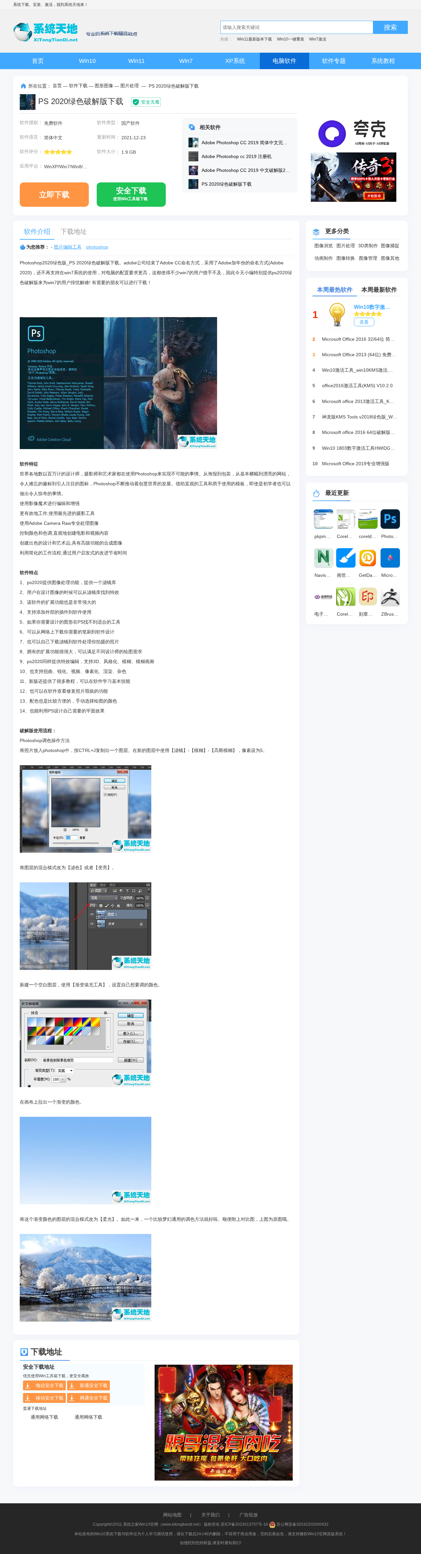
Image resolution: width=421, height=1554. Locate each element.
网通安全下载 (94, 1398)
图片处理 (129, 85)
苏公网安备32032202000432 (302, 1524)
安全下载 (130, 193)
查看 (364, 322)
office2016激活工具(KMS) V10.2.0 (357, 385)
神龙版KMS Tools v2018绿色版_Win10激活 (360, 416)
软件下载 (78, 85)
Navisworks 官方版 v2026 (324, 575)
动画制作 (323, 258)
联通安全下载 (94, 1385)
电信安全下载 (49, 1385)
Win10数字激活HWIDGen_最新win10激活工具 (374, 307)
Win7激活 (317, 39)
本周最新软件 (379, 289)
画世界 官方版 (347, 575)
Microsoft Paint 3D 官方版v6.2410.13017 (391, 575)
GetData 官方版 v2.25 (369, 575)
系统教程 (383, 61)
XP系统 (235, 61)
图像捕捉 (390, 245)
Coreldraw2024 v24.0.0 (347, 614)
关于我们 (210, 1514)
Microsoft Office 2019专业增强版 (355, 463)
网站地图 (172, 1514)
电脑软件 (284, 61)
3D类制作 (368, 245)
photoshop (97, 247)
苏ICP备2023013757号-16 (244, 1524)
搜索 (390, 27)
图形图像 (104, 85)
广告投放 (248, 1514)
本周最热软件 (335, 289)
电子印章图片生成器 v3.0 (324, 614)
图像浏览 (323, 245)
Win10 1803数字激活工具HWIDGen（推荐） (360, 448)
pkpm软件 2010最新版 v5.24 (324, 536)
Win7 (186, 61)
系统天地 (72, 4)
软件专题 (334, 61)
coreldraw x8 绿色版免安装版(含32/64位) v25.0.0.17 (369, 536)
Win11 (136, 61)
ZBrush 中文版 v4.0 (391, 614)
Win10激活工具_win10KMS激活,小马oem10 (360, 370)
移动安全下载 (49, 1398)
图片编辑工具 (68, 247)
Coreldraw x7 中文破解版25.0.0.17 (347, 536)
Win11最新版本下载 (254, 39)
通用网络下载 (44, 1417)
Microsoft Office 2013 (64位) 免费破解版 (360, 354)
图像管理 (368, 258)
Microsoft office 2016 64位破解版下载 (360, 432)
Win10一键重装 (290, 39)
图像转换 (345, 258)
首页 (38, 61)
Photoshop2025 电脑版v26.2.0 (391, 536)
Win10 (87, 61)
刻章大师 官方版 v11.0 (369, 614)
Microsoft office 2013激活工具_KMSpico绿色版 (360, 401)
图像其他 (390, 258)
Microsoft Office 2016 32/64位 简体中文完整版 (360, 339)
